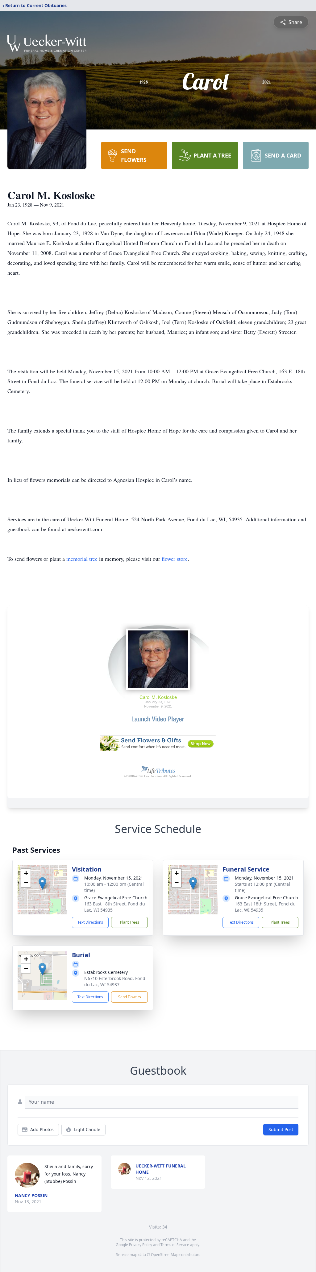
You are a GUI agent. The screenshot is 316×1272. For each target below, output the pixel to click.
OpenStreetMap (164, 1254)
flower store (175, 558)
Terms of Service (174, 1244)
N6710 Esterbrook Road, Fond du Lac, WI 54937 (114, 981)
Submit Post (280, 1129)
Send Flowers (129, 996)
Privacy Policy (140, 1244)
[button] (42, 883)
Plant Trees (129, 922)
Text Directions (90, 922)
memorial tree (82, 558)
